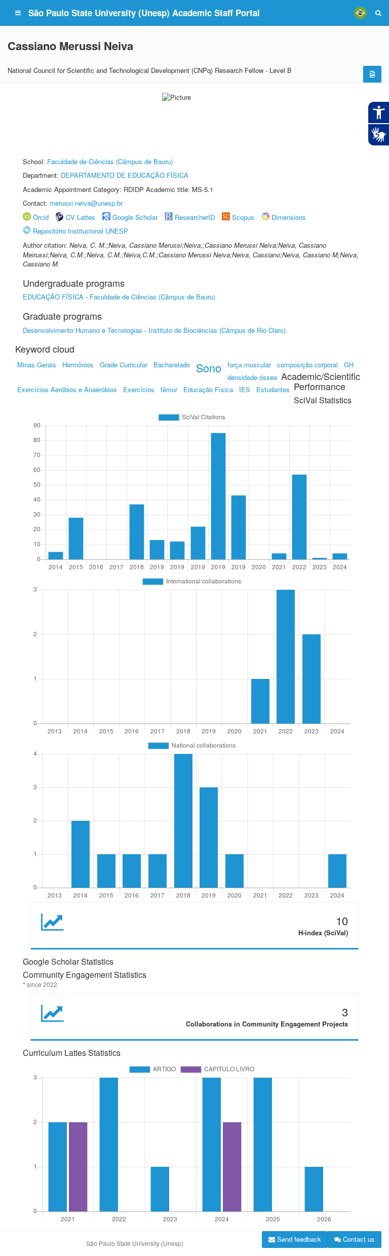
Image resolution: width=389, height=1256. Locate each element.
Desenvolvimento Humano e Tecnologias (82, 330)
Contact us (358, 1239)
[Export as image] (372, 74)
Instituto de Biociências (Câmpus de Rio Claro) (217, 330)
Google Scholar (135, 217)
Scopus (243, 217)
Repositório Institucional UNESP (80, 231)
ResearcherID (196, 217)
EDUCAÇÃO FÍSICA (53, 296)
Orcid (41, 217)
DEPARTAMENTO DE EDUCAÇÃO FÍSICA (124, 175)
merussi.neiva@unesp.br (86, 203)
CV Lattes (80, 217)
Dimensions (288, 217)
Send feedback (298, 1239)
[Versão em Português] (360, 12)
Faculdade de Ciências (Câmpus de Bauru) (110, 161)
